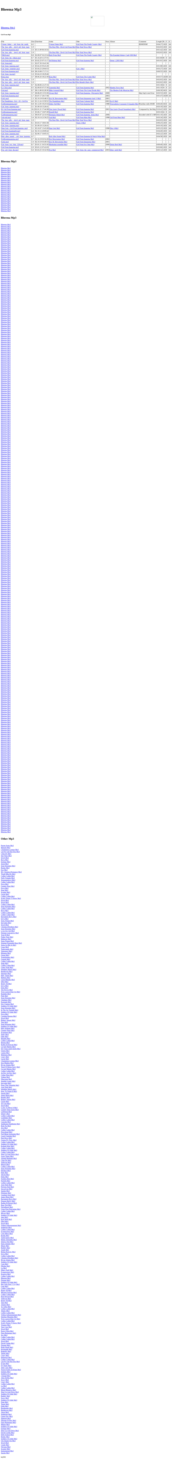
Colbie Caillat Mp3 (8, 876)
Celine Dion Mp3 (7, 1075)
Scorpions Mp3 (6, 1032)
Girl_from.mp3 (6, 63)
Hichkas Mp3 (6, 1171)
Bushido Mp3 (6, 994)
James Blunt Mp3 (7, 1095)
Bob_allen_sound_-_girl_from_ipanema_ (16, 136)
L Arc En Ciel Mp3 (8, 931)
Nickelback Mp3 (7, 1207)
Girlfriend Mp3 (6, 1112)
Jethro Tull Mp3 (54, 104)
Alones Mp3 (5, 1305)
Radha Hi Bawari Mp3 (9, 1045)
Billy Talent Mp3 (7, 976)
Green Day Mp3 (7, 1416)
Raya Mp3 (4, 860)
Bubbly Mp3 (5, 1248)
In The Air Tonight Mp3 (9, 1010)
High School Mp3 (7, 1435)
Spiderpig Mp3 (6, 1227)
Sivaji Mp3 (5, 858)
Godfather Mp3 (6, 1118)
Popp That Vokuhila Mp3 (10, 1085)
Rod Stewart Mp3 (7, 1297)
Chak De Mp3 (6, 854)
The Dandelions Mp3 (56, 101)
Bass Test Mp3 (6, 1205)
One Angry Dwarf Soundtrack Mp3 (122, 109)
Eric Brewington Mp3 (57, 139)
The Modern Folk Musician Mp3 (121, 90)
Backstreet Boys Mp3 (8, 917)
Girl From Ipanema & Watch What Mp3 (90, 136)
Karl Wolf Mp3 (6, 1219)
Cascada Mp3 (6, 1122)
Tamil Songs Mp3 (7, 1238)
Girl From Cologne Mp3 (85, 101)
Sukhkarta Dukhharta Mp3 (10, 1124)
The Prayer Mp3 (7, 990)
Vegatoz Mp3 (5, 1325)
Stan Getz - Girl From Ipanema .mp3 (14, 128)
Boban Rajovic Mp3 (8, 1252)
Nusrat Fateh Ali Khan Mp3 (11, 1370)
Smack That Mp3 (7, 1242)
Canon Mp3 (5, 1053)
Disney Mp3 (5, 1114)
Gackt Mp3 (5, 894)
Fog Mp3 (52, 150)
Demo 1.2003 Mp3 (117, 61)
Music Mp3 (5, 1246)
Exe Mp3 (4, 870)
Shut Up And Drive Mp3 (10, 1154)
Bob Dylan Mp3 (55, 55)
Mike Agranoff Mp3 (56, 90)
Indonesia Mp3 (6, 1357)
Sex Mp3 (4, 1335)
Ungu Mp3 (5, 947)
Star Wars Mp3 (6, 856)
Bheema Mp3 (8, 27)
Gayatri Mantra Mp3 (8, 1047)
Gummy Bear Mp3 (7, 886)
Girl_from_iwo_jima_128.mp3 (12, 144)
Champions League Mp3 (10, 850)
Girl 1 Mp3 (80, 69)
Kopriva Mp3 (6, 1274)
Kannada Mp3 (6, 1002)
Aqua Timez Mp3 (7, 1156)
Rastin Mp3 (5, 1236)
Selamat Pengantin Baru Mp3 (11, 943)
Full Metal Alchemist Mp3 (10, 1134)
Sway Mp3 (5, 1380)
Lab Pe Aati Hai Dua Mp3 (10, 852)
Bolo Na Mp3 (6, 1126)
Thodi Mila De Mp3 (8, 874)
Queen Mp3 (5, 1051)
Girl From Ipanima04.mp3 (10, 131)
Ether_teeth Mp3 (116, 150)
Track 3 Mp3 (81, 123)
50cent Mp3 (5, 1175)
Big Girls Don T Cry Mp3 (10, 1284)
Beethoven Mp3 (6, 971)
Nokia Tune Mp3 (7, 937)
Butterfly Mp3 (6, 1351)
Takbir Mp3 (5, 1353)
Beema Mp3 (5, 1043)
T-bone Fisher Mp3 (56, 44)
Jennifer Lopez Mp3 (8, 1081)
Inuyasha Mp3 (6, 923)
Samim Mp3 (5, 1191)
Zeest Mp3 (5, 864)
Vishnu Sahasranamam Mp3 (11, 1225)
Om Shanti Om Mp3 (8, 1441)
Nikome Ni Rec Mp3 (8, 1420)
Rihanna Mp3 (6, 953)
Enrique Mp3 (5, 862)
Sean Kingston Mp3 (8, 866)
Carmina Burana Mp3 (8, 1016)
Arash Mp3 (5, 1250)
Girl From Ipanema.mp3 (10, 50)
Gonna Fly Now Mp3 (8, 1140)
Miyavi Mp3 (5, 1213)
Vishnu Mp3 (5, 1077)
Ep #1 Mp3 (114, 101)
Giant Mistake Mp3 (8, 980)
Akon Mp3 (5, 1412)
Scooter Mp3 (5, 892)
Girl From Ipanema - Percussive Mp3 (89, 93)
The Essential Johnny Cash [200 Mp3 (123, 55)
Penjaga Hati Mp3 (7, 1187)
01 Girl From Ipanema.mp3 (11, 109)
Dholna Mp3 (5, 1266)
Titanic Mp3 (5, 1311)
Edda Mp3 (4, 1406)
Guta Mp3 (4, 1286)
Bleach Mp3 (5, 1164)
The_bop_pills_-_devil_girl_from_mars (15, 47)
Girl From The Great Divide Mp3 (88, 90)
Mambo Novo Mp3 (117, 88)
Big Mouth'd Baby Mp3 (85, 82)
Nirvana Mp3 (5, 1447)
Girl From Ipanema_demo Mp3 (87, 115)
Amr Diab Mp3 (6, 1087)
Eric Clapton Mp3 (7, 1004)
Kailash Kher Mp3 (7, 1146)
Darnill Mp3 (53, 112)
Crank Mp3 (5, 1445)
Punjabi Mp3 (5, 1181)
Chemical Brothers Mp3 (9, 927)
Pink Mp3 (4, 996)
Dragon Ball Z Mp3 (8, 1201)
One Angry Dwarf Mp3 (57, 109)
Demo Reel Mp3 (116, 144)
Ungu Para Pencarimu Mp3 (10, 1209)
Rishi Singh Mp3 (7, 1347)
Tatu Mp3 (4, 1022)
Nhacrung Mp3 (6, 1079)
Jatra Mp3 (4, 1217)
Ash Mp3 (52, 117)
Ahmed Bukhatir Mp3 (9, 1158)
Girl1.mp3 (5, 98)
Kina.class (5, 77)
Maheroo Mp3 (6, 939)
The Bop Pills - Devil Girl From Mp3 (62, 47)
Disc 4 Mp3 (114, 128)
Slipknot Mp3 (6, 1418)
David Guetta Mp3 (7, 1343)
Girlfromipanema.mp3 (9, 104)
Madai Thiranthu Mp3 (9, 1240)
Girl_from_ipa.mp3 (8, 74)
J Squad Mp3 (5, 1376)
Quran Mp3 (5, 955)
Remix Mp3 (5, 868)
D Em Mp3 (5, 1364)
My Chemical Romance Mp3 (11, 872)
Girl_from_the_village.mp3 (11, 58)
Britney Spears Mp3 (8, 1020)
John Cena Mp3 (6, 1368)
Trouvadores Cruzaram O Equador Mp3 (124, 104)
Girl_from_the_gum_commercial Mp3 (90, 150)
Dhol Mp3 (4, 982)
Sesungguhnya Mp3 (8, 880)
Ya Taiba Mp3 (6, 1307)
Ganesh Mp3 (5, 959)
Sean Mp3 (4, 890)
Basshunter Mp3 (7, 1408)
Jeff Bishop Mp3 (55, 61)
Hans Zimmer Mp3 (8, 1244)
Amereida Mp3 (54, 88)
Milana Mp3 (5, 1424)
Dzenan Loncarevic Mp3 (10, 933)
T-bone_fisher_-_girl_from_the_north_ (15, 44)
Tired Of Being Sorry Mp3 (10, 1067)
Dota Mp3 (4, 988)
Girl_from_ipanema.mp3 (10, 66)
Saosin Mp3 (5, 1093)
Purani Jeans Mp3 (7, 846)
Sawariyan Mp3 (6, 1189)
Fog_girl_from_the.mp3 (10, 150)
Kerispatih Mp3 (6, 1349)
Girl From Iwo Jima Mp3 (85, 144)
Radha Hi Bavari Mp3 (9, 1203)
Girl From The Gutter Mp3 (86, 77)
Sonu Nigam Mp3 (7, 921)
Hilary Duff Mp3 (7, 1270)
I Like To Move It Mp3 (9, 1108)
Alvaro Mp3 (53, 93)
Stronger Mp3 (6, 974)
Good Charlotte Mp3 (8, 1136)
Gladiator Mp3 (6, 1000)
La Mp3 (4, 1268)
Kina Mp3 (52, 77)
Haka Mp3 (5, 1177)
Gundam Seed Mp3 (8, 1195)
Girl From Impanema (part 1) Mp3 (88, 98)
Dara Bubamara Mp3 (8, 1333)
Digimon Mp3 (6, 1193)
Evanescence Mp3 (7, 1231)
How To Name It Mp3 (9, 1091)
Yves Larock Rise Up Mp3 (10, 992)
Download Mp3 (6, 1132)
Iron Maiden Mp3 (7, 1063)
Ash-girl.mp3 (6, 117)
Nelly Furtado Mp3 (8, 878)
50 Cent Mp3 (5, 1104)
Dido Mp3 (4, 1036)
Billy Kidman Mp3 (7, 1028)
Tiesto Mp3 (5, 1404)
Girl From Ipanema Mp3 (85, 61)
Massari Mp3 (5, 848)
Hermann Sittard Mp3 (57, 115)
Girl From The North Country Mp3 (89, 44)
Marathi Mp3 (5, 1039)
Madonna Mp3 (6, 1055)
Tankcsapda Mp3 (7, 949)
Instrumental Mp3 (7, 1451)
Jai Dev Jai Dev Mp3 (8, 1073)
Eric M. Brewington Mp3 (58, 98)
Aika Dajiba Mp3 (7, 1378)
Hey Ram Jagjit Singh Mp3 (10, 1049)
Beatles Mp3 (5, 1097)
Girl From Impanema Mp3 (85, 142)
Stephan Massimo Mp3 (9, 1317)
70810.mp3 (5, 55)
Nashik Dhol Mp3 (7, 1179)
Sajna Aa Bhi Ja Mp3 (8, 945)
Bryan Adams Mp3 (8, 1065)
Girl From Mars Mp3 (83, 117)
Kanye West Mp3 (7, 1331)
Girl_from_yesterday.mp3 (10, 69)
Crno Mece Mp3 (7, 1234)
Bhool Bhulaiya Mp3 (8, 1390)
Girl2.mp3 (5, 142)
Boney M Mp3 (6, 984)
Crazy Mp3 (5, 1057)
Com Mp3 (4, 1264)
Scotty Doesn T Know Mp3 (11, 898)
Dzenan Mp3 (5, 1280)
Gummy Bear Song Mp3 (10, 1110)
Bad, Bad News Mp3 (84, 47)
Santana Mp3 (5, 1372)
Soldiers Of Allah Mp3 (9, 1006)
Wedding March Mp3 (8, 969)
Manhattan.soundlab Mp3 (58, 144)
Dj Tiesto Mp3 (6, 1366)
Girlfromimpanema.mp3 (10, 139)
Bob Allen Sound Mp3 (57, 136)
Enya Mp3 (4, 884)
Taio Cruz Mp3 (6, 1327)
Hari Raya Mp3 (6, 1138)
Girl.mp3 (4, 90)
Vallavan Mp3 (6, 1162)
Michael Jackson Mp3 (9, 1292)
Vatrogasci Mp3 (6, 951)
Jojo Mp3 (4, 1128)
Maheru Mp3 (5, 978)
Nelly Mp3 (5, 1034)
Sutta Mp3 (4, 963)
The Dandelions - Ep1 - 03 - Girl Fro (14, 101)
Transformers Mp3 (7, 957)
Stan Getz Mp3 (54, 128)
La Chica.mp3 (6, 88)
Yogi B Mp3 (5, 935)
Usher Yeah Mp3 (7, 967)
